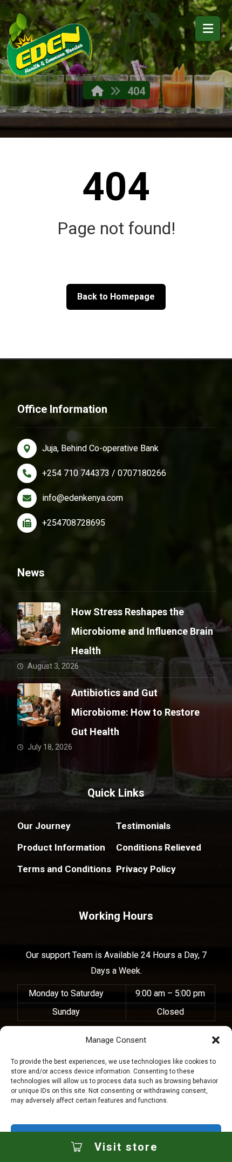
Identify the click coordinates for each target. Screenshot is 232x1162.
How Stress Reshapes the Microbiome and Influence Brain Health (142, 631)
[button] (215, 1040)
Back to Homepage (116, 296)
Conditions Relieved (158, 847)
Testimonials (143, 825)
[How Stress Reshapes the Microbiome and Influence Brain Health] (38, 623)
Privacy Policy (146, 869)
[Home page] (97, 91)
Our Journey (44, 825)
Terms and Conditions (64, 869)
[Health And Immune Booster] (49, 45)
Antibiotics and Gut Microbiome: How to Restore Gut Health (135, 712)
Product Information (61, 847)
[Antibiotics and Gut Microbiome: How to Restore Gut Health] (38, 704)
